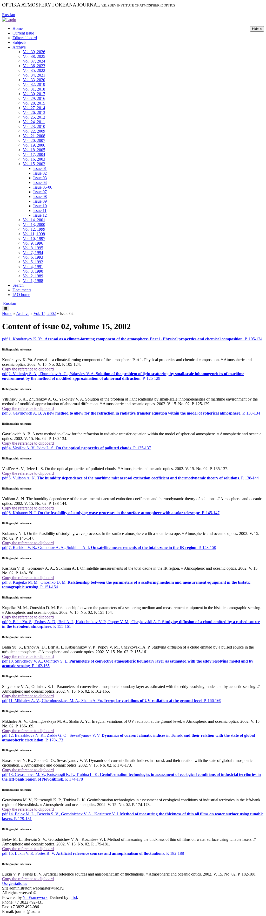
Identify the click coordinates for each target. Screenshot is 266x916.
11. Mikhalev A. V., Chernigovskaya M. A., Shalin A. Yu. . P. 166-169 (115, 700)
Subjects (19, 42)
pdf (5, 339)
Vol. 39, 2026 (34, 52)
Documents (21, 290)
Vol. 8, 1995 (33, 248)
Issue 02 (40, 173)
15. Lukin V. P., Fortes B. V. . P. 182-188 (96, 853)
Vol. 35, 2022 (34, 70)
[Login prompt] (9, 19)
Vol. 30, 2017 (34, 94)
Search (18, 285)
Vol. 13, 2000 (34, 224)
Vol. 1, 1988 (33, 280)
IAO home (21, 294)
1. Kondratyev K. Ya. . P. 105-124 (135, 339)
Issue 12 (40, 215)
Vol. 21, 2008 (34, 136)
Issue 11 (39, 210)
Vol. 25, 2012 (34, 117)
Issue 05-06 (42, 187)
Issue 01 (40, 168)
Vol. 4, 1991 (33, 266)
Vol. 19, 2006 (34, 145)
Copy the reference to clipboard (28, 369)
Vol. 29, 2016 (34, 98)
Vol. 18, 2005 (34, 150)
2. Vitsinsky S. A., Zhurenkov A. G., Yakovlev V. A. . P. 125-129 (123, 376)
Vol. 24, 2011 (34, 122)
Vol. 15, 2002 (34, 164)
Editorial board (24, 38)
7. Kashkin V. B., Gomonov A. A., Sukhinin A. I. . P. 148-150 (112, 547)
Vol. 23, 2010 (34, 126)
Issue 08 (40, 196)
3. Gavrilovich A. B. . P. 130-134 (134, 413)
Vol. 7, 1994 (33, 252)
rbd (74, 897)
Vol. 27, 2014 (34, 108)
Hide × (257, 29)
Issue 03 (40, 178)
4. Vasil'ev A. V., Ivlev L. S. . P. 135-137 (80, 448)
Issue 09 (40, 201)
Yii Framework (35, 897)
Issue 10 (40, 206)
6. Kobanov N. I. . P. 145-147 (114, 513)
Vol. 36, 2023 (34, 66)
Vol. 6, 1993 (33, 257)
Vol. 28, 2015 (34, 103)
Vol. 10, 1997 (34, 238)
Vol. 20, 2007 (34, 140)
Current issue (23, 33)
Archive (19, 47)
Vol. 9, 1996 (33, 243)
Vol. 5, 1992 (33, 262)
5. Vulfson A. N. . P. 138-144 (134, 478)
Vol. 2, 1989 (33, 276)
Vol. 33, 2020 (34, 80)
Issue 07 (40, 192)
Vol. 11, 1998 (34, 234)
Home (17, 28)
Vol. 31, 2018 (34, 89)
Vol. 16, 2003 (34, 159)
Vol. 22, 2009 (34, 131)
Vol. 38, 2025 (34, 56)
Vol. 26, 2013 (34, 112)
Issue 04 (40, 182)
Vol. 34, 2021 (34, 75)
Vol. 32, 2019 (34, 84)
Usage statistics (14, 883)
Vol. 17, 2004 (34, 154)
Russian (8, 14)
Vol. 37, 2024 (34, 61)
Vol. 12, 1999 (34, 229)
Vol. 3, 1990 (33, 271)
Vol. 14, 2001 (34, 220)
